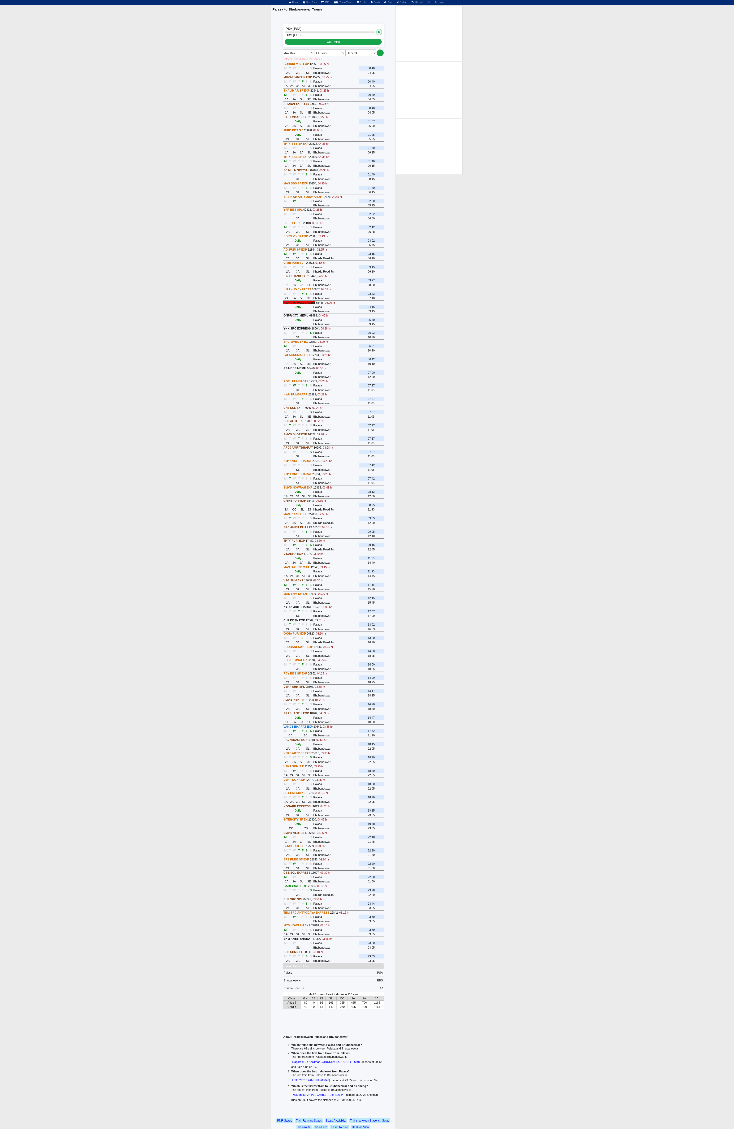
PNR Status (284, 1120)
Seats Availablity (336, 1120)
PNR (327, 2)
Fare (389, 2)
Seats (376, 2)
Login (440, 2)
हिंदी (428, 2)
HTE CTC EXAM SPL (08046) (311, 1080)
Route (362, 2)
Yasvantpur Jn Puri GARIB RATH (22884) (318, 1094)
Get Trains (333, 41)
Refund (418, 2)
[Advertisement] (429, 33)
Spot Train (311, 2)
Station (403, 2)
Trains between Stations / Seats (369, 1120)
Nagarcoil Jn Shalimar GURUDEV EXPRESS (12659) (326, 1061)
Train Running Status (309, 1120)
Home (295, 2)
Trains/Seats (345, 2)
